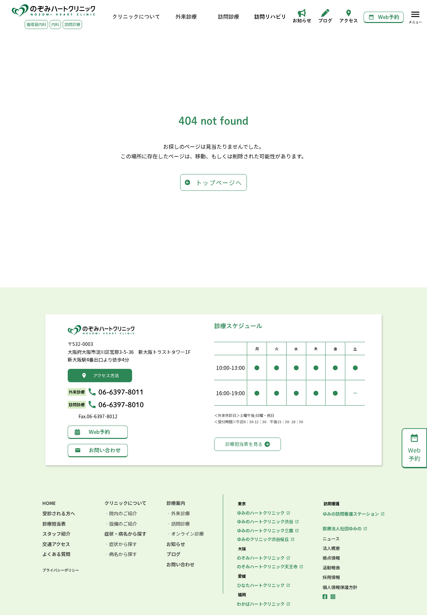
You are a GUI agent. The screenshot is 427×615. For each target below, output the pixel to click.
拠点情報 (331, 558)
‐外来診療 (178, 513)
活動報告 (331, 568)
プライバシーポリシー (60, 570)
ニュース (331, 539)
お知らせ (175, 544)
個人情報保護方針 (340, 587)
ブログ (173, 554)
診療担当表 (54, 524)
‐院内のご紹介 (120, 513)
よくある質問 (56, 554)
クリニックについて (125, 503)
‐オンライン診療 (185, 534)
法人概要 (331, 548)
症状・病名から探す (125, 534)
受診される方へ (58, 513)
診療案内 (175, 503)
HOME (49, 503)
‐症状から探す (120, 544)
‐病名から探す (120, 554)
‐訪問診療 (178, 524)
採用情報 (331, 577)
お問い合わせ (180, 564)
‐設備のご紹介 (120, 524)
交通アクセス (56, 544)
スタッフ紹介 (56, 534)
